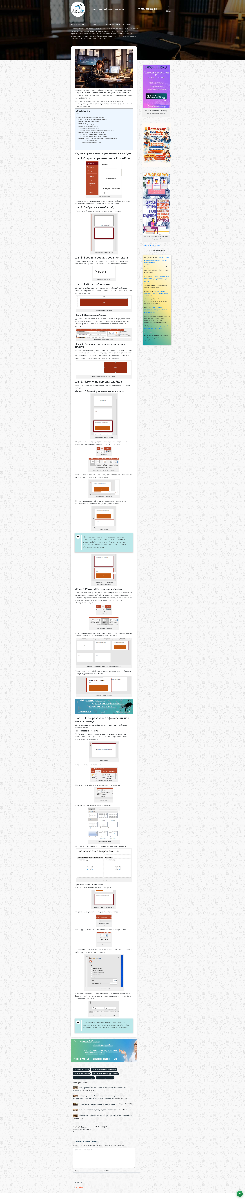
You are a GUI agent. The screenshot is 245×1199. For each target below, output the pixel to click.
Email (106, 1170)
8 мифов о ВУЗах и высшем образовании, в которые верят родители (156, 260)
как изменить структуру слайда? (105, 1074)
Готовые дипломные (81, 1058)
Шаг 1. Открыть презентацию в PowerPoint (93, 119)
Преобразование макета (91, 140)
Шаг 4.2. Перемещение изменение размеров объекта (98, 130)
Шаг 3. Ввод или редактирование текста (93, 124)
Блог (95, 9)
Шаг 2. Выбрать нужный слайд (90, 121)
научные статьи (84, 711)
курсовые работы (123, 711)
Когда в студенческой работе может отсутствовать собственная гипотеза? (156, 328)
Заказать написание (152, 245)
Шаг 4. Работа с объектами (89, 126)
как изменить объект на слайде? (104, 1069)
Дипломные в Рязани (101, 1058)
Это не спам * (80, 1187)
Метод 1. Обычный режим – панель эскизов (95, 134)
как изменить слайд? (82, 1074)
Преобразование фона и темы (93, 142)
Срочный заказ (106, 9)
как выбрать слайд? (81, 1069)
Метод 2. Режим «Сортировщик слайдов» (95, 136)
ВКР (103, 711)
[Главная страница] (78, 9)
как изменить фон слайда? (84, 1078)
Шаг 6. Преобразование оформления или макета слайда (98, 138)
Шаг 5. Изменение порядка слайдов (92, 132)
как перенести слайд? (105, 1078)
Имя (75, 1170)
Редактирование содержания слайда (90, 117)
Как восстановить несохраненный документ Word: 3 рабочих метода (155, 310)
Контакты (119, 9)
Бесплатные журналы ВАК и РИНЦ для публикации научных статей (156, 279)
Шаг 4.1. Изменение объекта (91, 128)
